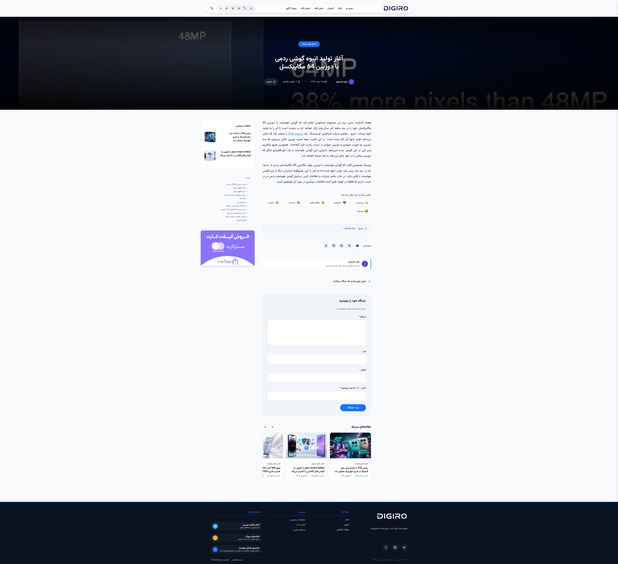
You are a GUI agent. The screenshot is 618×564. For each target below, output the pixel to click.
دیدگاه (362, 317)
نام (364, 351)
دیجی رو (349, 8)
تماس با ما (301, 524)
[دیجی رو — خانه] (395, 8)
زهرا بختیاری (342, 82)
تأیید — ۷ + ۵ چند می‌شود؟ (352, 388)
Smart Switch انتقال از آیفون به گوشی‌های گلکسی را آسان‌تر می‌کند (235, 153)
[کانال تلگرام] (232, 8)
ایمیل (362, 370)
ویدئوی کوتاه (295, 134)
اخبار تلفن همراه (309, 44)
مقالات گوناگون (343, 529)
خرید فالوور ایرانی (239, 188)
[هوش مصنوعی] (245, 8)
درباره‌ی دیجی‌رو (299, 529)
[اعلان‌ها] (239, 8)
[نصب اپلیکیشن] (386, 547)
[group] (317, 456)
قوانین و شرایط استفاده (220, 559)
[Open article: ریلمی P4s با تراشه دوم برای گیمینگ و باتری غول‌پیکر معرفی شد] (210, 137)
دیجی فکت (305, 8)
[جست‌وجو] (251, 8)
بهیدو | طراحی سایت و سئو (236, 216)
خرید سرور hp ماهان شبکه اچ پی (233, 209)
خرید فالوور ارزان (240, 191)
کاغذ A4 (243, 198)
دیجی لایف (319, 8)
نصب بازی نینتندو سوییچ (236, 213)
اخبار (340, 8)
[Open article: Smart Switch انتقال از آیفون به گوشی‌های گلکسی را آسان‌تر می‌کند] (210, 155)
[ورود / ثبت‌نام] (220, 8)
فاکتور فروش (241, 220)
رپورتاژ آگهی (291, 8)
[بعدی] (265, 427)
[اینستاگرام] (395, 547)
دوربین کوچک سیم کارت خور (235, 195)
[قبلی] (272, 427)
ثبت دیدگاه (353, 408)
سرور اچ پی (241, 202)
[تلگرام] (404, 547)
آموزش (330, 8)
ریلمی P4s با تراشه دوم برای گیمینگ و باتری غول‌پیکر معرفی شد (240, 137)
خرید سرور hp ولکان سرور (236, 184)
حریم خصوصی (236, 559)
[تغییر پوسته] (226, 8)
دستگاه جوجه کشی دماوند (236, 206)
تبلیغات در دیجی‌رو (297, 519)
